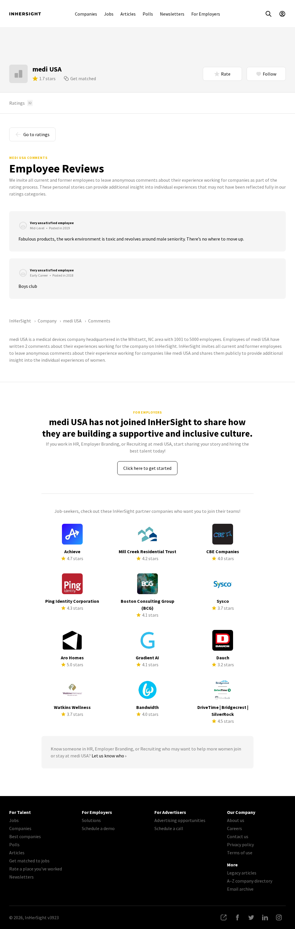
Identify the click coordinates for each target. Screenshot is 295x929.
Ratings (20, 103)
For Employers (205, 14)
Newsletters (172, 14)
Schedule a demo (98, 828)
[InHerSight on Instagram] (279, 917)
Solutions (91, 820)
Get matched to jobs (29, 861)
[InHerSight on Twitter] (251, 917)
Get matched (83, 78)
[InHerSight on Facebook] (237, 917)
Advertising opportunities (179, 820)
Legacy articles (241, 873)
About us (235, 820)
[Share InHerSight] (223, 917)
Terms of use (239, 852)
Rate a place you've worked (35, 869)
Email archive (240, 889)
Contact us (237, 836)
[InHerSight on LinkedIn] (265, 917)
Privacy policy (240, 844)
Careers (234, 828)
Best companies (25, 836)
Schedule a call (168, 828)
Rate (225, 74)
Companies (86, 14)
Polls (148, 14)
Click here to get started (147, 468)
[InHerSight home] (25, 14)
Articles (128, 14)
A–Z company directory (249, 881)
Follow (269, 74)
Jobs (109, 14)
